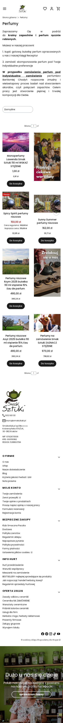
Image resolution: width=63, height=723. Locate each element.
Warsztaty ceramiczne (14, 604)
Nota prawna (9, 481)
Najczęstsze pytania (13, 540)
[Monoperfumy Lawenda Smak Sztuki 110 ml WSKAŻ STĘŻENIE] (15, 143)
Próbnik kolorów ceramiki (15, 608)
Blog (4, 473)
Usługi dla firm (10, 612)
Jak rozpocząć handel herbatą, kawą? (22, 580)
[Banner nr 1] (47, 160)
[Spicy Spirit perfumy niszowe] (15, 201)
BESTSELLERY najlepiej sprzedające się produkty (27, 576)
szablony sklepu (30, 640)
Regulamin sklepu (11, 537)
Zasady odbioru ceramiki (15, 596)
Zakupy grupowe (11, 623)
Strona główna (9, 17)
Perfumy (24, 17)
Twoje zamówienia (12, 493)
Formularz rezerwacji (13, 509)
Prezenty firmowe (11, 619)
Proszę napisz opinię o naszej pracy (21, 505)
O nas (5, 461)
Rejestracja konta (11, 512)
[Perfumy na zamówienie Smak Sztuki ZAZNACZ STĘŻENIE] (47, 323)
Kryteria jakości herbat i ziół (16, 477)
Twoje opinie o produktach (16, 501)
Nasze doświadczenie (13, 469)
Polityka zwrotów (11, 533)
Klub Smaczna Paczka (14, 525)
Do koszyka (15, 183)
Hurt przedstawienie (13, 565)
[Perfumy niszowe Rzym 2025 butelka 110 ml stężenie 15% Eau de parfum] (15, 262)
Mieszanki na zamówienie (15, 572)
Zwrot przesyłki (10, 497)
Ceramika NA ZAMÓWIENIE (16, 600)
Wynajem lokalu (10, 627)
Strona (27, 126)
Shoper (55, 640)
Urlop (5, 465)
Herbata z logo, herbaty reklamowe (21, 616)
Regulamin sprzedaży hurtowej (18, 584)
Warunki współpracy (13, 568)
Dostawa (7, 529)
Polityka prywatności (13, 544)
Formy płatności (11, 548)
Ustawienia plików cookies (16, 552)
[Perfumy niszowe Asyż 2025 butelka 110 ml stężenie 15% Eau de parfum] (15, 323)
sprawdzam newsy (31, 694)
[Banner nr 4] (47, 279)
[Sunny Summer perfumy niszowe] (47, 204)
